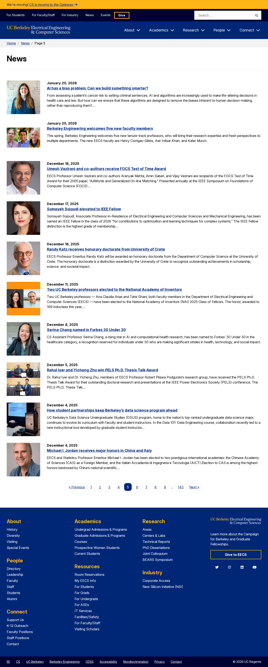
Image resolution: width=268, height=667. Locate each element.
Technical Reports (156, 542)
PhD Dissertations (156, 548)
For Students (16, 15)
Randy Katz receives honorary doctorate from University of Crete (106, 249)
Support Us (15, 620)
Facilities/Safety (87, 617)
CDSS (90, 661)
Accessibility (108, 661)
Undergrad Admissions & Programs (101, 529)
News (90, 15)
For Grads (82, 593)
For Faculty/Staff (43, 15)
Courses (81, 542)
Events (106, 15)
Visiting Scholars (87, 629)
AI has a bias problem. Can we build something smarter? (97, 88)
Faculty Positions (20, 632)
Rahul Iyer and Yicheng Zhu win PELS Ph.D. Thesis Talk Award (102, 370)
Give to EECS (236, 555)
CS (18, 661)
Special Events (18, 548)
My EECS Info (85, 581)
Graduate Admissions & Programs (100, 535)
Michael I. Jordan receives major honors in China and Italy (99, 450)
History (12, 529)
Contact (13, 644)
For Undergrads (86, 599)
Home (11, 43)
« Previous (78, 487)
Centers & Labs (154, 535)
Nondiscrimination (135, 661)
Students (13, 593)
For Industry (70, 15)
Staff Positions (18, 638)
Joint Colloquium (155, 553)
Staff (10, 587)
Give (121, 15)
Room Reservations (89, 574)
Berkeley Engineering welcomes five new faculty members (100, 128)
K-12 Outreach (17, 626)
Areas (147, 529)
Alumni (12, 599)
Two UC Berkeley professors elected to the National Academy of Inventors (114, 289)
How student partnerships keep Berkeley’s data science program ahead (112, 410)
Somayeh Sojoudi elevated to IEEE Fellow (84, 209)
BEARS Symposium (158, 560)
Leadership (15, 574)
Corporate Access (156, 581)
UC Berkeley (35, 661)
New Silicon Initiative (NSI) (163, 587)
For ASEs (82, 605)
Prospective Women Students (97, 548)
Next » (195, 487)
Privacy (160, 661)
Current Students (87, 553)
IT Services (83, 611)
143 (181, 487)
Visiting (12, 542)
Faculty (12, 581)
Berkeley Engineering (65, 661)
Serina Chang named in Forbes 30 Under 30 (86, 330)
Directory (14, 569)
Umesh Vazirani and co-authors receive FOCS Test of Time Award (106, 168)
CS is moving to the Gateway (51, 5)
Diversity (13, 535)
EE (8, 661)
